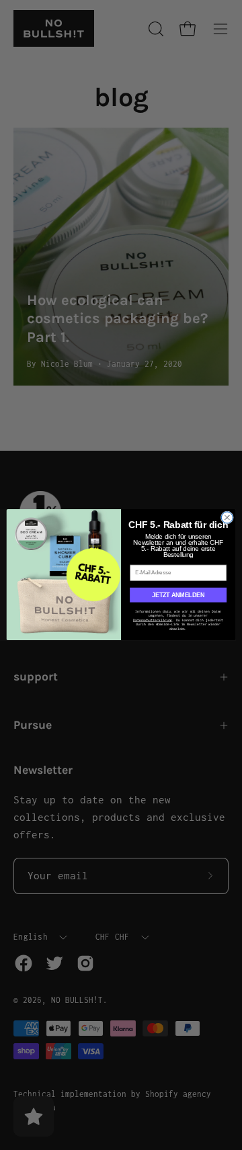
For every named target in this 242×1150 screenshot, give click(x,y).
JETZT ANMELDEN (178, 595)
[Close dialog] (227, 517)
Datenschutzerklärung (152, 620)
